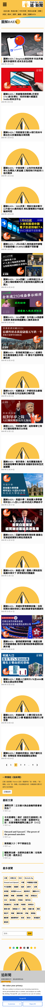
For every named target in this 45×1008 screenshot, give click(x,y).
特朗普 (23, 904)
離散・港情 (22, 14)
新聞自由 (34, 895)
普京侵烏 (12, 900)
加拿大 (29, 887)
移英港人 (31, 904)
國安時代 (27, 891)
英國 (4, 14)
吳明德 (6, 891)
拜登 (26, 895)
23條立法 (13, 878)
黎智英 (6, 922)
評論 (26, 913)
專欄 (12, 895)
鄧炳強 (33, 913)
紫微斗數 (7, 909)
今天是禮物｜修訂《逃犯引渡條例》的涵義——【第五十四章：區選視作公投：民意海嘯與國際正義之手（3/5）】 (23, 820)
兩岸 (9, 14)
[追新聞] (32, 4)
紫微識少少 (16, 909)
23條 (5, 878)
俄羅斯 (16, 887)
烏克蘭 (16, 904)
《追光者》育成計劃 (10, 11)
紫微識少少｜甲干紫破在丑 (17, 843)
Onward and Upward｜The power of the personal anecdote (21, 832)
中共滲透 (22, 11)
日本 (5, 900)
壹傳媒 (6, 895)
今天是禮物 (7, 887)
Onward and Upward (11, 882)
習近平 (6, 913)
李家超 (20, 900)
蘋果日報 (20, 913)
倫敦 (22, 887)
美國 (24, 909)
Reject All (33, 1004)
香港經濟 (37, 918)
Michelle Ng (29, 878)
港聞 (39, 11)
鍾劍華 (6, 918)
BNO (20, 878)
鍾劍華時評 (14, 918)
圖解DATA (32, 14)
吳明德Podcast (16, 891)
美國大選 (31, 909)
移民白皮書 (32, 11)
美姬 (38, 909)
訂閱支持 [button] (7, 792)
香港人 (29, 918)
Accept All (22, 998)
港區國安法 (7, 904)
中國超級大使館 (32, 882)
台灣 (35, 887)
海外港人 (28, 900)
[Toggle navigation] (5, 4)
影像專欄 (20, 895)
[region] (22, 995)
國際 (14, 14)
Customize (11, 1004)
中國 (22, 882)
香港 (22, 918)
